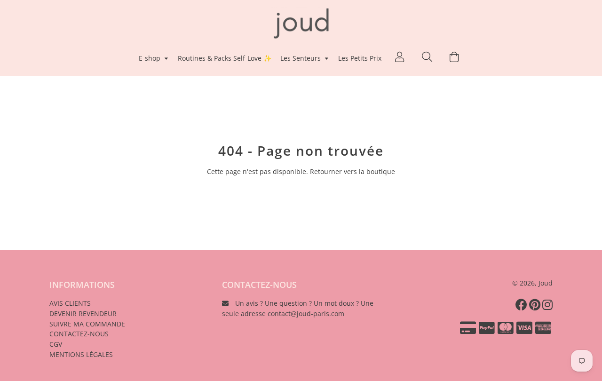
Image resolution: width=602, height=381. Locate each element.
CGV (55, 344)
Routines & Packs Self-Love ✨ (224, 58)
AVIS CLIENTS (70, 303)
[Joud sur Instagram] (548, 304)
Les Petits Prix (359, 58)
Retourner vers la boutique (352, 171)
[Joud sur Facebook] (522, 304)
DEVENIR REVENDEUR (83, 313)
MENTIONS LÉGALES (81, 354)
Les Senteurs (301, 58)
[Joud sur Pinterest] (535, 304)
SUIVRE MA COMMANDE (87, 323)
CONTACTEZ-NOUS (79, 333)
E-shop (150, 58)
